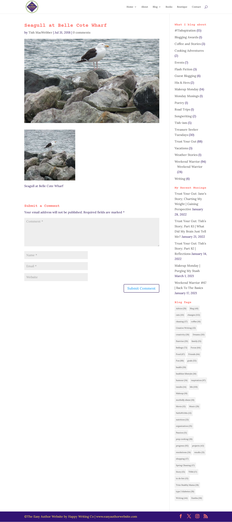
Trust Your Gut (185, 141)
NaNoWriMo (183, 413)
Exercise (182, 341)
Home (130, 7)
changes (194, 315)
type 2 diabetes (185, 491)
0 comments (81, 32)
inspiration (198, 380)
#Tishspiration (185, 30)
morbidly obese (185, 400)
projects (198, 445)
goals (192, 360)
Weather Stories (186, 155)
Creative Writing (186, 328)
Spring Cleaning (185, 465)
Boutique (182, 7)
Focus (196, 347)
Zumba (196, 498)
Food (180, 354)
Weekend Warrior (187, 161)
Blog (155, 7)
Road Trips (182, 109)
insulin (181, 387)
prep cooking (184, 439)
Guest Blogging (185, 76)
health (181, 367)
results (199, 452)
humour (182, 380)
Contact (196, 7)
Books (169, 7)
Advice (181, 308)
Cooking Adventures (189, 51)
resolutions (183, 452)
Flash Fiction (183, 69)
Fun (180, 360)
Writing (180, 179)
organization (184, 426)
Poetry (179, 103)
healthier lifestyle (186, 373)
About (144, 7)
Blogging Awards (186, 37)
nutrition (182, 419)
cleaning (182, 321)
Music (194, 406)
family (196, 341)
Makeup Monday (187, 89)
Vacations (181, 148)
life (194, 387)
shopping (182, 458)
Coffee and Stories (188, 44)
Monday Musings (187, 96)
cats (180, 315)
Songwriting (183, 116)
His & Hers (182, 83)
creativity (182, 334)
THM (193, 471)
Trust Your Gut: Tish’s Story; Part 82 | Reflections (190, 248)
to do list (182, 478)
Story (180, 471)
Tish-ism (181, 123)
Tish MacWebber (40, 32)
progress (182, 445)
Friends (194, 354)
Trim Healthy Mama (187, 485)
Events (179, 62)
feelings (181, 347)
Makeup (181, 393)
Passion (181, 432)
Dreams (198, 334)
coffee (196, 321)
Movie (181, 406)
